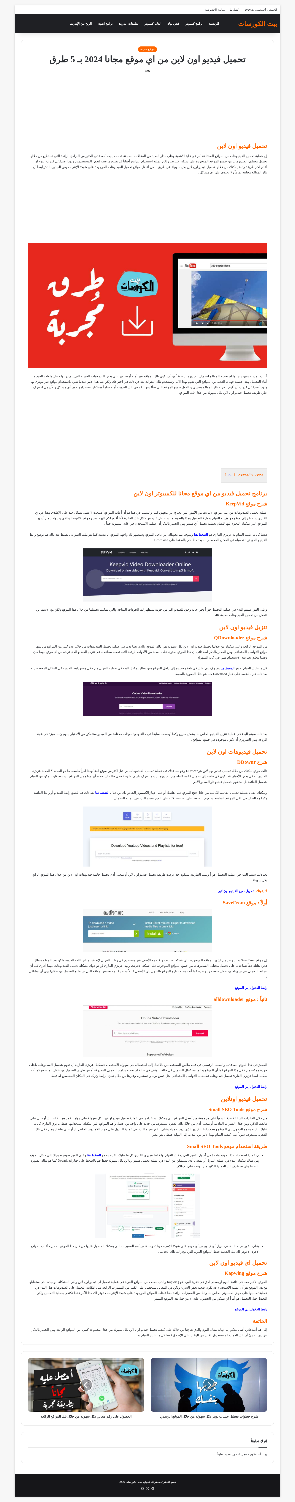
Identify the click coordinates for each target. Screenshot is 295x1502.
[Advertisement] (147, 110)
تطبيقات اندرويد (128, 23)
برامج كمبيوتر (194, 23)
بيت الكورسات (134, 1481)
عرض (230, 474)
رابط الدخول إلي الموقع (251, 987)
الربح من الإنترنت (81, 23)
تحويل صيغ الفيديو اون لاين (235, 891)
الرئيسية (214, 23)
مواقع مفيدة (147, 49)
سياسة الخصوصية (215, 9)
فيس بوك (173, 23)
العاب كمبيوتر (152, 23)
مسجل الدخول (240, 1454)
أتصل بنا (234, 9)
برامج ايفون (105, 23)
